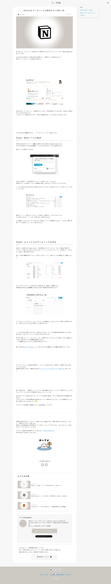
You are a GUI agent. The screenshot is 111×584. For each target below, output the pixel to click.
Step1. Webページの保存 (86, 10)
